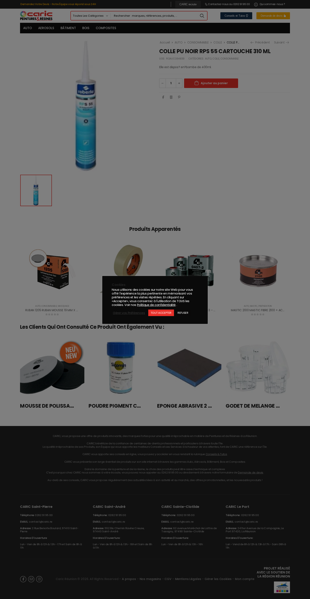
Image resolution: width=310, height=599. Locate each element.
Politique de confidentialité (156, 305)
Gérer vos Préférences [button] (129, 313)
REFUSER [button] (183, 313)
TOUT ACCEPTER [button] (161, 313)
